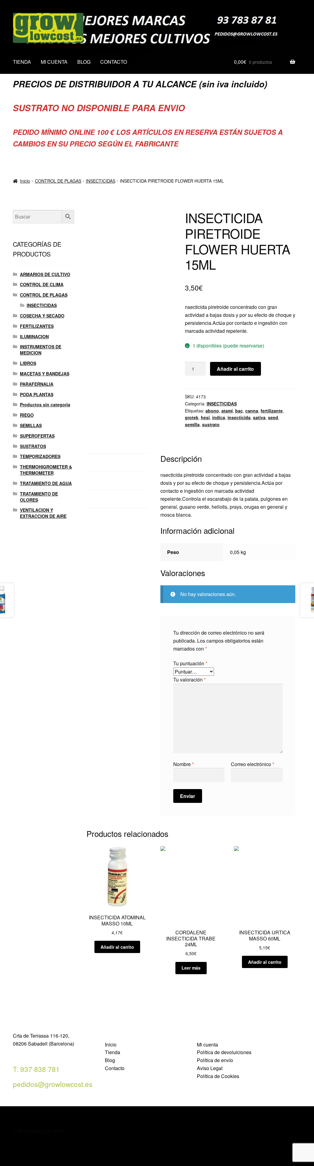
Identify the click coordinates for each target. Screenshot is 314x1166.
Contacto (114, 1068)
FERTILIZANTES (37, 326)
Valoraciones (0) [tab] (104, 498)
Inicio (25, 181)
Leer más (191, 968)
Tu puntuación (190, 663)
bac (239, 411)
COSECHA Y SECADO (42, 316)
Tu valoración (189, 679)
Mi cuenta (207, 1044)
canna (251, 411)
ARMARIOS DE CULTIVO (45, 274)
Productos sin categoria (45, 404)
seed (273, 417)
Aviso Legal (210, 1068)
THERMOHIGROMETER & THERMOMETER (46, 470)
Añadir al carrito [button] (117, 947)
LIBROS (28, 363)
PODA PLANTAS (36, 394)
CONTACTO (113, 61)
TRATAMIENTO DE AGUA (46, 483)
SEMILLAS (31, 425)
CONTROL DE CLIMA (41, 284)
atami (227, 411)
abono (212, 411)
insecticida (239, 417)
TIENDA (22, 61)
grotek (191, 417)
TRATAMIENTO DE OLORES (39, 497)
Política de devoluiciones (224, 1052)
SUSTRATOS (33, 446)
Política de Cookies (218, 1076)
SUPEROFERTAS (37, 436)
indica (218, 417)
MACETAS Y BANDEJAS (44, 373)
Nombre (183, 764)
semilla (192, 424)
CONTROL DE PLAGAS (58, 181)
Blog (110, 1060)
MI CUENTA (54, 61)
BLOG (83, 61)
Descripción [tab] (99, 462)
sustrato (211, 424)
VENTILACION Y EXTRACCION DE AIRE (43, 513)
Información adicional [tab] (109, 480)
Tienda (112, 1052)
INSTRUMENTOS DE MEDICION (40, 350)
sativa (259, 417)
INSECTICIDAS (100, 181)
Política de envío (215, 1060)
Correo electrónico (252, 764)
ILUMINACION (34, 336)
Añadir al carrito (235, 368)
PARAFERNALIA (36, 384)
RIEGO (27, 415)
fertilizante (272, 411)
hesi (205, 417)
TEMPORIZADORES (40, 456)
